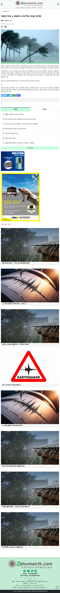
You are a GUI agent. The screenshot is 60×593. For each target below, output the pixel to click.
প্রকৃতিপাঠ (6, 11)
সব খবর (29, 148)
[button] (2, 4)
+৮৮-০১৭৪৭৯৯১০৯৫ (25, 585)
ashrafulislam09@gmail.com (25, 587)
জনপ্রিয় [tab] (44, 109)
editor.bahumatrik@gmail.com (39, 587)
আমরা (30, 579)
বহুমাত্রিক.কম (21, 591)
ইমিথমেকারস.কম (43, 591)
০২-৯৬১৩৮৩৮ (33, 583)
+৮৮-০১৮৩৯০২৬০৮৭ (38, 585)
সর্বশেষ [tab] (15, 109)
